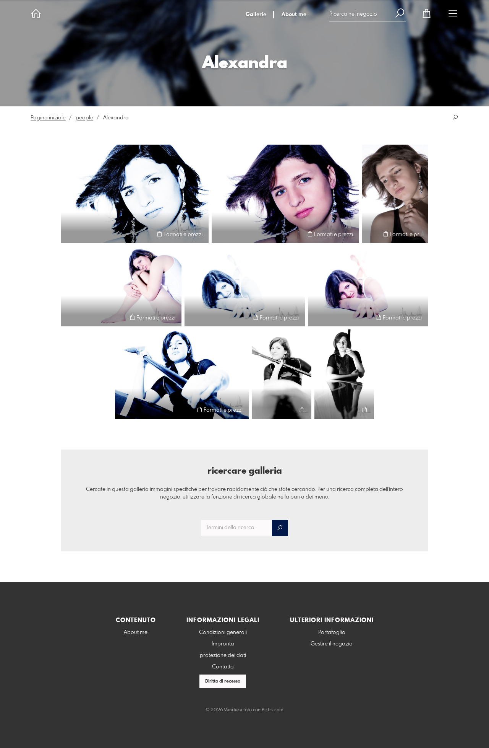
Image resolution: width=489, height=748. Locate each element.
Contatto (223, 667)
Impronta (223, 644)
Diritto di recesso (222, 681)
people (84, 118)
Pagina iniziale (48, 118)
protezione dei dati (223, 655)
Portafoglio (331, 632)
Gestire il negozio (332, 644)
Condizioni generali (223, 632)
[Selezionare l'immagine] (70, 234)
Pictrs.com (272, 710)
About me (294, 14)
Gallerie (256, 14)
